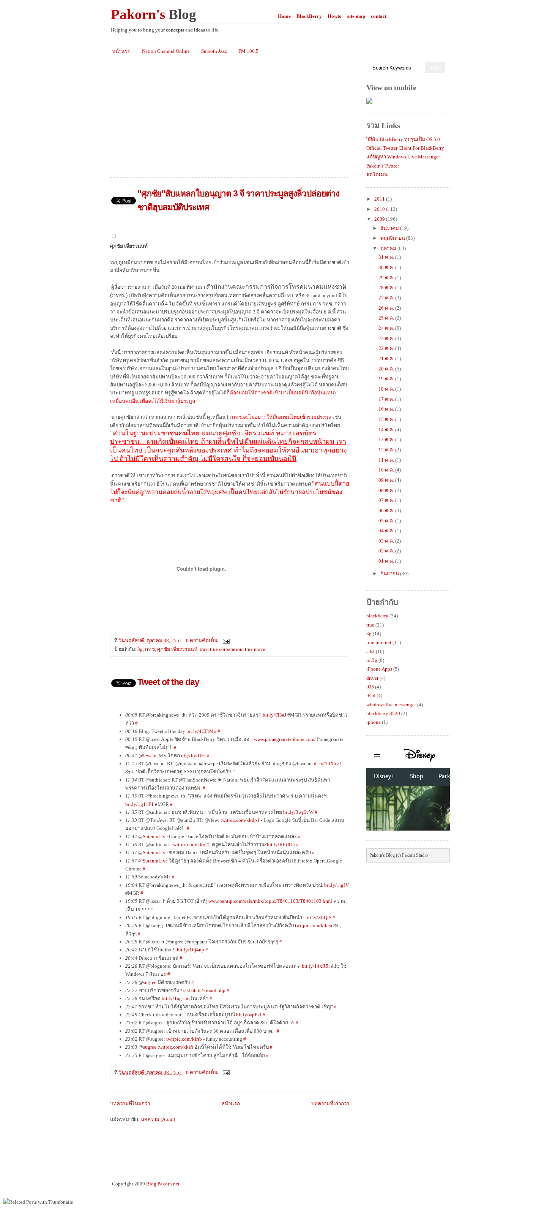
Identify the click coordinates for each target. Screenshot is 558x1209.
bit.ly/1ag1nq (176, 998)
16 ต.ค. (386, 409)
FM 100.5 (248, 51)
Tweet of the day (168, 682)
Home (284, 16)
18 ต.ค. (386, 389)
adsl (370, 651)
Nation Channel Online (166, 51)
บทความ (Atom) (158, 1119)
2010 (380, 209)
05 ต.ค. (386, 521)
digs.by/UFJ (193, 755)
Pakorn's (153, 14)
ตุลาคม (388, 248)
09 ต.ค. (386, 480)
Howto (335, 16)
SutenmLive (155, 836)
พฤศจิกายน (393, 238)
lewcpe (150, 755)
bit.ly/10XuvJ (326, 763)
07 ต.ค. (386, 500)
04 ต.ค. (386, 530)
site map (356, 16)
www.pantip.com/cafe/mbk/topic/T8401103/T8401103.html (270, 901)
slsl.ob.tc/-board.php (204, 990)
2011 (380, 199)
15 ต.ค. (386, 419)
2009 (380, 219)
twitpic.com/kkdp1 (240, 820)
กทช (150, 649)
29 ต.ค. (386, 277)
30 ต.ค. (386, 267)
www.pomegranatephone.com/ (285, 739)
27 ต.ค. (386, 298)
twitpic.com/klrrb (184, 1039)
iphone (373, 722)
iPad (370, 695)
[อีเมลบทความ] (225, 640)
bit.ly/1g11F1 (139, 804)
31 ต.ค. (386, 257)
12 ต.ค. (386, 450)
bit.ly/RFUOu (281, 844)
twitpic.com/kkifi (175, 1047)
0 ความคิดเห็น (202, 640)
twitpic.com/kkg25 (191, 844)
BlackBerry (309, 16)
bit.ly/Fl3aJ (274, 715)
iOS (370, 687)
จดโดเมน (377, 174)
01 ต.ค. (386, 561)
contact (378, 16)
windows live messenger (391, 704)
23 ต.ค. (386, 338)
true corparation (226, 649)
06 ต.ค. (386, 510)
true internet (378, 642)
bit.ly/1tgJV (336, 885)
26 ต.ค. (386, 308)
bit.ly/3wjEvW (298, 812)
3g (140, 649)
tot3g (371, 660)
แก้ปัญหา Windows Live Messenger (403, 157)
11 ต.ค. (386, 460)
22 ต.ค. (386, 348)
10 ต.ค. (386, 470)
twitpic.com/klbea (313, 925)
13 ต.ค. (386, 439)
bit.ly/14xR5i (316, 966)
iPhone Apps (379, 669)
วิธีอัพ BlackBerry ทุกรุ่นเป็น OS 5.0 (403, 139)
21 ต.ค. (386, 358)
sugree (149, 982)
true (204, 649)
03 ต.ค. (386, 541)
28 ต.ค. (386, 287)
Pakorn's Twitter (382, 166)
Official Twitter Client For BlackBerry (405, 148)
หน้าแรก (121, 51)
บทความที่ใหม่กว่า (130, 1103)
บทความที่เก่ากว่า (330, 1103)
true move (255, 649)
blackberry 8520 (383, 713)
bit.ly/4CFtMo (201, 731)
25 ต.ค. (386, 318)
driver (372, 678)
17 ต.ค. (386, 399)
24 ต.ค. (386, 328)
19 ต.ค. (386, 378)
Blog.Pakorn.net (163, 1184)
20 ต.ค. (386, 369)
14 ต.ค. (386, 429)
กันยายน (390, 573)
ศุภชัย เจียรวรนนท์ (177, 649)
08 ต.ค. (386, 490)
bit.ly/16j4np (190, 950)
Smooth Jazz (214, 51)
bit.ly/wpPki (249, 1015)
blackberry (377, 616)
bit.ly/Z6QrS (318, 917)
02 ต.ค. (386, 551)
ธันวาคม (390, 228)
